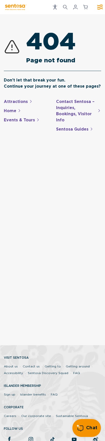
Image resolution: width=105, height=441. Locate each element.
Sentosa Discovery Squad (48, 373)
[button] (55, 7)
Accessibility (13, 373)
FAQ (76, 373)
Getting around (78, 366)
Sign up (9, 394)
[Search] (65, 7)
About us (11, 366)
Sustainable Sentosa (72, 415)
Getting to (53, 366)
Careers (10, 415)
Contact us (31, 366)
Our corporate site (36, 415)
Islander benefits (33, 394)
